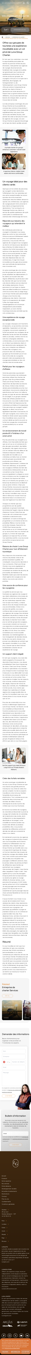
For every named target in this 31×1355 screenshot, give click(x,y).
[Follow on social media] (4, 1336)
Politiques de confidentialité (12, 1348)
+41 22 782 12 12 (6, 1216)
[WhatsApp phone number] (24, 3)
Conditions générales (7, 1092)
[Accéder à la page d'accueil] (13, 3)
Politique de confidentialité (14, 1090)
